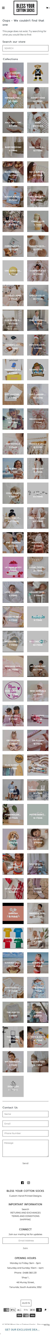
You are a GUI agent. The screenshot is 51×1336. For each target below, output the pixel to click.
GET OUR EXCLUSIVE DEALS (23, 1329)
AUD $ (26, 1303)
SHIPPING (25, 1219)
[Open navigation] (3, 8)
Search (25, 1209)
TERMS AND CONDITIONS (25, 1216)
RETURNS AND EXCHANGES (25, 1212)
